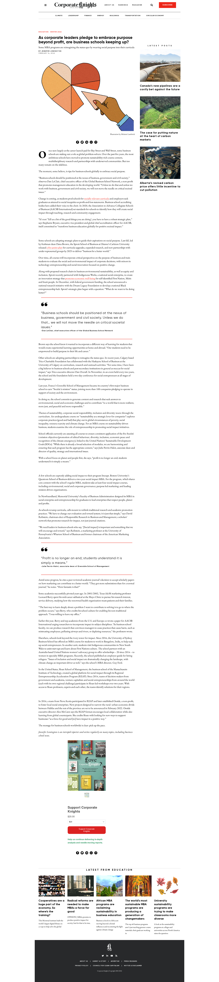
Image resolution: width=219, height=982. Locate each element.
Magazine (128, 3)
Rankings (114, 3)
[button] (109, 491)
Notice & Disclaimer (133, 473)
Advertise (115, 468)
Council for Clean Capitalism (106, 473)
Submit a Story (99, 468)
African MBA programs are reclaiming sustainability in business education (108, 415)
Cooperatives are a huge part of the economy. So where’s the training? (51, 415)
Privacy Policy (81, 473)
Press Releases (130, 468)
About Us (100, 3)
